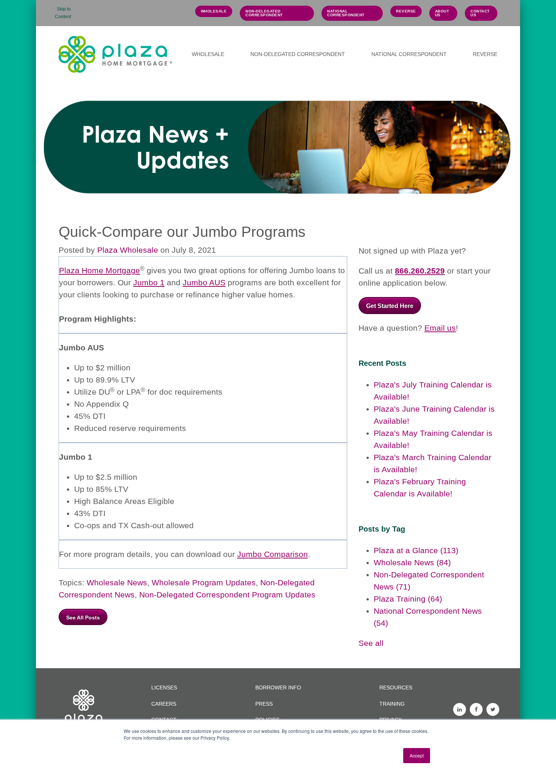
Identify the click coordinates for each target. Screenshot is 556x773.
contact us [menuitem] (480, 13)
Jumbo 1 (149, 282)
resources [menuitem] (395, 687)
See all (371, 643)
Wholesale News (117, 582)
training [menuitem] (392, 704)
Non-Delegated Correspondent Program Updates (227, 594)
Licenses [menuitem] (164, 687)
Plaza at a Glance (416, 550)
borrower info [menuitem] (278, 687)
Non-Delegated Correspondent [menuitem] (264, 13)
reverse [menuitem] (406, 11)
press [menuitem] (264, 704)
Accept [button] (417, 755)
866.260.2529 (420, 270)
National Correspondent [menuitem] (409, 54)
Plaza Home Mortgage (99, 270)
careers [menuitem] (163, 704)
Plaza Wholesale (127, 250)
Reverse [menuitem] (485, 54)
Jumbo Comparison (272, 554)
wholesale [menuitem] (214, 11)
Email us (440, 328)
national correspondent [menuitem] (346, 13)
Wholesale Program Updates (204, 582)
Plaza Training (408, 598)
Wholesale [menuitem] (208, 54)
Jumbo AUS (204, 282)
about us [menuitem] (442, 13)
